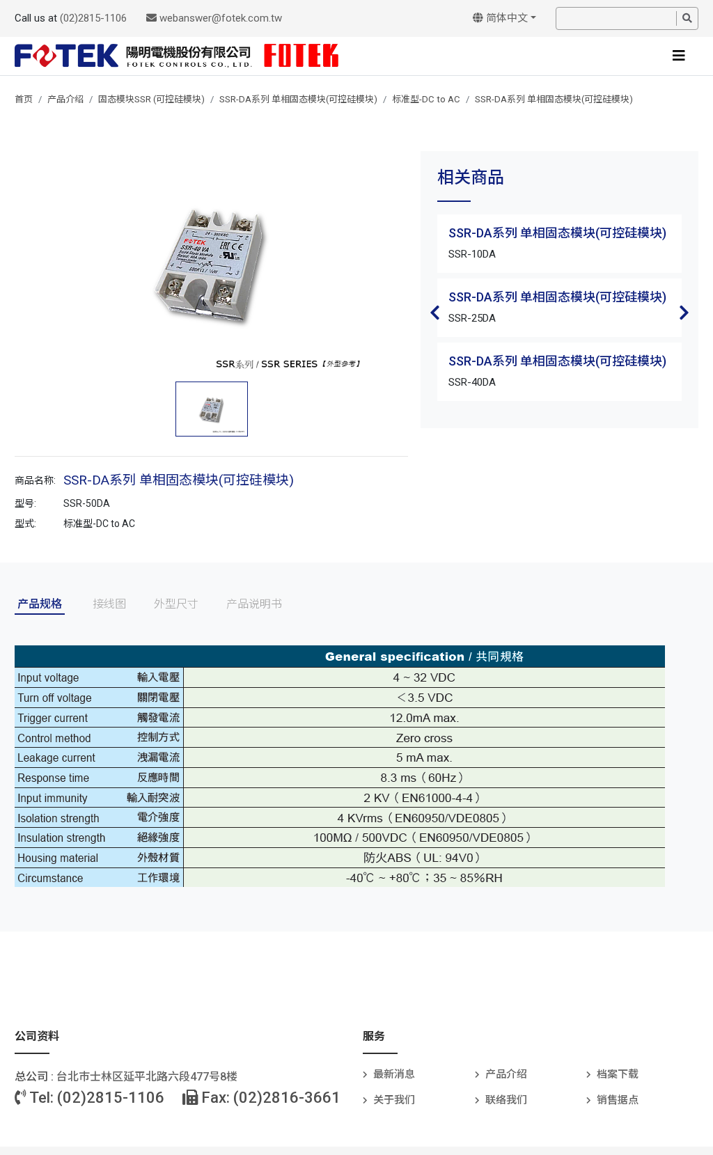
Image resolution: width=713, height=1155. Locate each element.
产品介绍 (65, 99)
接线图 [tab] (109, 604)
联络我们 (506, 1100)
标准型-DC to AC (426, 99)
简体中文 (505, 18)
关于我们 (394, 1100)
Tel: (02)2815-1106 (95, 1097)
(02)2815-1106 (93, 18)
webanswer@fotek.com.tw (219, 18)
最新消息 (394, 1074)
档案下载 (617, 1074)
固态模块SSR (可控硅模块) (151, 99)
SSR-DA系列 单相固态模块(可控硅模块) (298, 99)
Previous (434, 313)
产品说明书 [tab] (254, 604)
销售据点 (617, 1100)
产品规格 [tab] (39, 604)
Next (684, 313)
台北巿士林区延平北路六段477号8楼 (146, 1076)
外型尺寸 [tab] (176, 604)
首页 (24, 99)
